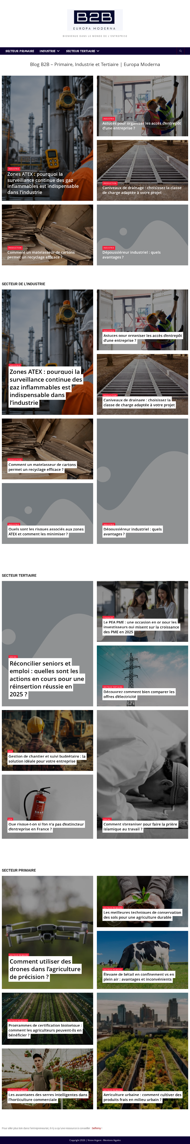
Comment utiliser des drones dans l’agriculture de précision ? (45, 969)
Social (13, 657)
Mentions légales (112, 1140)
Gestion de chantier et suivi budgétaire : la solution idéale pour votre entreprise (47, 759)
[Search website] (180, 51)
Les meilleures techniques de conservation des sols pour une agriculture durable (142, 915)
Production (110, 183)
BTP (10, 751)
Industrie (14, 169)
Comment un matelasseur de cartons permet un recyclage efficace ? (41, 255)
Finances (108, 618)
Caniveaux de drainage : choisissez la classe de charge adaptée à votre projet (142, 190)
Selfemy (96, 1128)
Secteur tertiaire (113, 687)
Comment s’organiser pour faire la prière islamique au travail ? (140, 827)
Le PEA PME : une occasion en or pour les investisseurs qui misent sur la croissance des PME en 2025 (141, 627)
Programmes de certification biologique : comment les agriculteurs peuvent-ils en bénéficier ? (45, 1030)
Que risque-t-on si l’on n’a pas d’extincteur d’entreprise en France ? (46, 827)
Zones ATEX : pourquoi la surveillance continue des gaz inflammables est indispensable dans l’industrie (43, 183)
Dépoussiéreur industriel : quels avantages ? (131, 255)
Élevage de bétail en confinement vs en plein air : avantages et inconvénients (139, 977)
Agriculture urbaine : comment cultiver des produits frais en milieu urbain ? (142, 1097)
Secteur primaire (19, 955)
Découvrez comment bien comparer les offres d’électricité (139, 694)
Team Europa (18, 199)
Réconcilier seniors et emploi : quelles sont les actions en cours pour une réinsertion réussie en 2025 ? (47, 678)
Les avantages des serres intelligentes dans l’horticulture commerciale (48, 1097)
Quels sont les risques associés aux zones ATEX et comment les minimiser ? (46, 531)
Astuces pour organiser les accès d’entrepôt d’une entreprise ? (141, 126)
